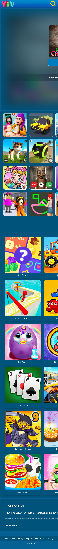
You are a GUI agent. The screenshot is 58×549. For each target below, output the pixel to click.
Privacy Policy (23, 538)
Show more (11, 525)
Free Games (10, 538)
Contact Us (45, 538)
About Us (35, 538)
